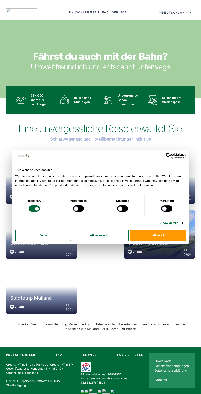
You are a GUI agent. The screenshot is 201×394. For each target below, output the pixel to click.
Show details (169, 223)
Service (119, 12)
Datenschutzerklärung (171, 370)
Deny (43, 235)
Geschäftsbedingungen (172, 366)
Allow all (158, 235)
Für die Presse (130, 354)
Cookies (161, 380)
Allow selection (100, 235)
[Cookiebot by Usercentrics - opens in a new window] (169, 156)
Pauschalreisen (84, 12)
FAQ (105, 12)
